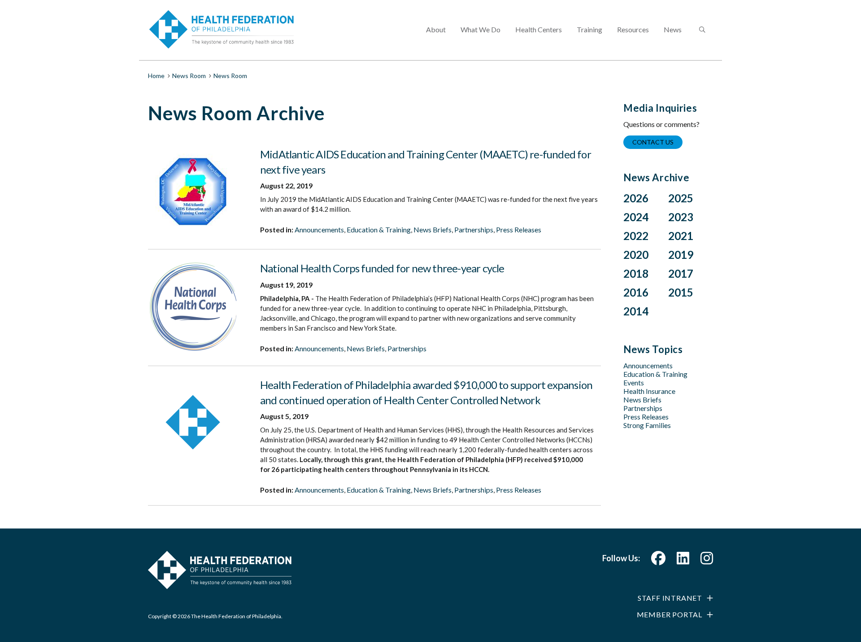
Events (633, 382)
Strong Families (647, 425)
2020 (635, 254)
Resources (633, 29)
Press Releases (518, 229)
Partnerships (473, 229)
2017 (680, 273)
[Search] (701, 30)
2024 (635, 216)
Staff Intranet (670, 598)
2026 (635, 198)
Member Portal (669, 614)
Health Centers (538, 29)
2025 (680, 198)
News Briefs (432, 229)
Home (156, 75)
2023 (680, 216)
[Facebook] (658, 560)
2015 (680, 292)
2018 (635, 273)
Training (589, 29)
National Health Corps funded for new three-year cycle (382, 268)
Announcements (319, 229)
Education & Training (379, 229)
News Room (189, 75)
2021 (680, 235)
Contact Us (653, 142)
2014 (635, 311)
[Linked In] (683, 560)
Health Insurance (649, 391)
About (436, 29)
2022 (635, 235)
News (673, 29)
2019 (680, 254)
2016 (635, 292)
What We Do (480, 29)
